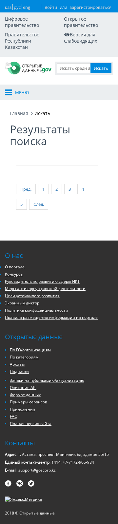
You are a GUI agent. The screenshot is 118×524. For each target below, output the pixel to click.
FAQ (13, 416)
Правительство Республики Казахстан (22, 40)
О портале (15, 267)
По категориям (24, 357)
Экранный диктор (22, 303)
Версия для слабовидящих (80, 37)
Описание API (23, 387)
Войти (51, 7)
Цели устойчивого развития (32, 296)
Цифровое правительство (22, 22)
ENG (26, 7)
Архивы (17, 364)
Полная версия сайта (30, 423)
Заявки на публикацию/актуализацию (47, 380)
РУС (17, 7)
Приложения (22, 409)
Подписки (19, 371)
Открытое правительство (81, 22)
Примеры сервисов (28, 402)
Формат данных (25, 395)
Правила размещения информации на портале (51, 317)
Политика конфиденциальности (36, 310)
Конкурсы (14, 274)
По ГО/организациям (30, 350)
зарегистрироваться (90, 7)
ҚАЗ (8, 7)
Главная (19, 113)
